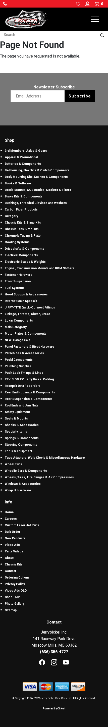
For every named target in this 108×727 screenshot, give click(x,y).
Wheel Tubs (13, 464)
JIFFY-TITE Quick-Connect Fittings (30, 307)
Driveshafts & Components (24, 248)
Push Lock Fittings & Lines (24, 373)
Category (11, 216)
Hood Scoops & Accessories (26, 294)
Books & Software (18, 183)
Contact (10, 571)
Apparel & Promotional (21, 157)
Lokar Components (19, 320)
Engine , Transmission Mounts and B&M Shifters (39, 268)
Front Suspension (18, 281)
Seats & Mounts (16, 418)
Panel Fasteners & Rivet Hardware (29, 346)
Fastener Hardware (18, 275)
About (9, 558)
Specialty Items (16, 431)
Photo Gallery (14, 603)
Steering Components (21, 444)
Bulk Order (12, 532)
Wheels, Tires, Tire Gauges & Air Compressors (39, 477)
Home (9, 512)
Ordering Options (17, 577)
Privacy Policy (15, 584)
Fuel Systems (15, 288)
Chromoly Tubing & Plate (23, 235)
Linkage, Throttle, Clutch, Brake (27, 314)
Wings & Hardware (18, 490)
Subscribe (80, 96)
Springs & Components (22, 438)
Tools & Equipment (18, 451)
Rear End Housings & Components (30, 392)
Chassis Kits (14, 564)
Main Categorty (16, 327)
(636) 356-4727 (54, 651)
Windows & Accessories (23, 484)
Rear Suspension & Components (28, 399)
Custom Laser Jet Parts (22, 525)
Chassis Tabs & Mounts (22, 229)
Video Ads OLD (16, 590)
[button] (5, 4)
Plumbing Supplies (18, 366)
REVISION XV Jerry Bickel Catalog (29, 379)
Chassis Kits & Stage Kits (23, 222)
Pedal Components (19, 359)
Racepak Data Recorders (22, 386)
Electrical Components (21, 255)
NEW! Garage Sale (17, 340)
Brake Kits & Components (23, 196)
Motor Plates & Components (25, 333)
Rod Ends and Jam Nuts (21, 405)
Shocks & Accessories (22, 425)
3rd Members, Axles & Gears (26, 150)
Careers (11, 519)
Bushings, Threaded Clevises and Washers (36, 203)
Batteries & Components (23, 164)
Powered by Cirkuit (54, 708)
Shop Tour (12, 597)
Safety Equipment (17, 412)
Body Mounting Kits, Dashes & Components (36, 177)
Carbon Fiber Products (21, 209)
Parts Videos (14, 551)
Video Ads (12, 545)
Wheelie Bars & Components (26, 471)
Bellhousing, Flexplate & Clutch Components (37, 170)
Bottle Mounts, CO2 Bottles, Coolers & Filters (38, 190)
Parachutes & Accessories (24, 353)
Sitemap (11, 610)
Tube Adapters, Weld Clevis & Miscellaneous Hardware (45, 457)
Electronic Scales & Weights (25, 262)
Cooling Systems (17, 242)
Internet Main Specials (21, 301)
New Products (15, 538)
